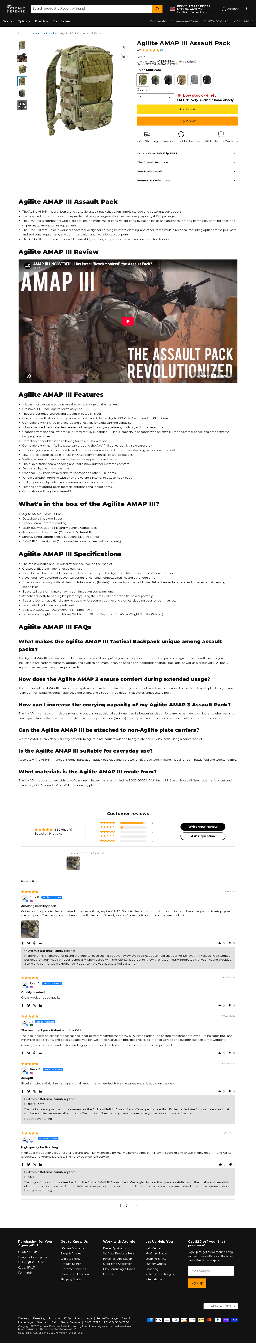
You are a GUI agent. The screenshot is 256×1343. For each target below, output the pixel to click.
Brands (40, 21)
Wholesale (158, 21)
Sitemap (42, 1322)
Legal (89, 1318)
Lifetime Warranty (72, 1248)
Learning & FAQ (155, 1258)
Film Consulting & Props (119, 1269)
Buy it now (187, 121)
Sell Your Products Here (119, 1253)
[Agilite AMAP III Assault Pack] (22, 45)
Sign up (197, 1283)
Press (78, 1318)
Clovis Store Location (75, 1274)
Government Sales (185, 21)
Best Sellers (62, 21)
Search (126, 1318)
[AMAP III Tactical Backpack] (22, 57)
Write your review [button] (203, 827)
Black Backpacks (43, 33)
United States (219, 1306)
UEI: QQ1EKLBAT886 (32, 1262)
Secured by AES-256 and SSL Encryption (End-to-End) (50, 1332)
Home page (25, 1322)
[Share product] (123, 47)
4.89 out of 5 (63, 829)
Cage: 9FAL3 (26, 1267)
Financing (151, 1269)
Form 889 (25, 1272)
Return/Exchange (107, 1318)
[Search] (157, 9)
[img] (29, 892)
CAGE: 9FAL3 (92, 1322)
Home (22, 33)
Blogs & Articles (71, 1253)
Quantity (143, 89)
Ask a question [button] (203, 836)
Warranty (23, 1318)
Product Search (71, 1264)
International (153, 1279)
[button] (150, 50)
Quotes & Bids (27, 1252)
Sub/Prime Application (117, 1264)
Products (54, 1318)
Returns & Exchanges (159, 1274)
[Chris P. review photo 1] (30, 929)
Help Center (153, 1248)
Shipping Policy (71, 1279)
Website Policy (70, 1258)
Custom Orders (155, 1264)
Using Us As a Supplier (32, 1257)
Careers (108, 1274)
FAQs (67, 1318)
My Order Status (156, 1253)
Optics (23, 21)
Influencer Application (117, 1258)
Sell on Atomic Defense (66, 1322)
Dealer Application (115, 1248)
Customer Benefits (73, 1269)
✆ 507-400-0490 (216, 21)
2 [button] (126, 1205)
